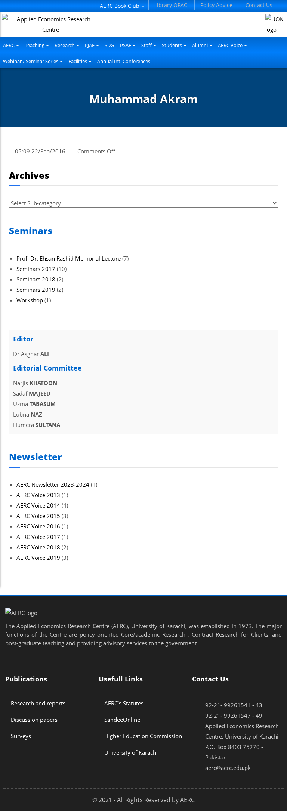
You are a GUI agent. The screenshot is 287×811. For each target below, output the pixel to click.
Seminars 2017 (35, 268)
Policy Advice (216, 5)
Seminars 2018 (35, 279)
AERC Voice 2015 (38, 516)
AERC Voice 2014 (38, 505)
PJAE (90, 45)
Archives (29, 175)
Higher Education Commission (143, 736)
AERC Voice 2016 (38, 526)
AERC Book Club (120, 5)
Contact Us (259, 5)
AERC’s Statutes (124, 703)
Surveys (21, 736)
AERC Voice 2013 (38, 495)
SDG (109, 45)
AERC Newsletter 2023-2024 (52, 484)
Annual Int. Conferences (123, 61)
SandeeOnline (122, 719)
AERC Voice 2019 (38, 557)
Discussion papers (34, 719)
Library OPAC (170, 5)
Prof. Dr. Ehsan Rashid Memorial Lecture (68, 258)
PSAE (126, 45)
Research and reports (38, 703)
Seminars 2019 (35, 289)
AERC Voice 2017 (38, 536)
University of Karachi (131, 752)
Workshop (29, 300)
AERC (9, 45)
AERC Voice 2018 (38, 547)
